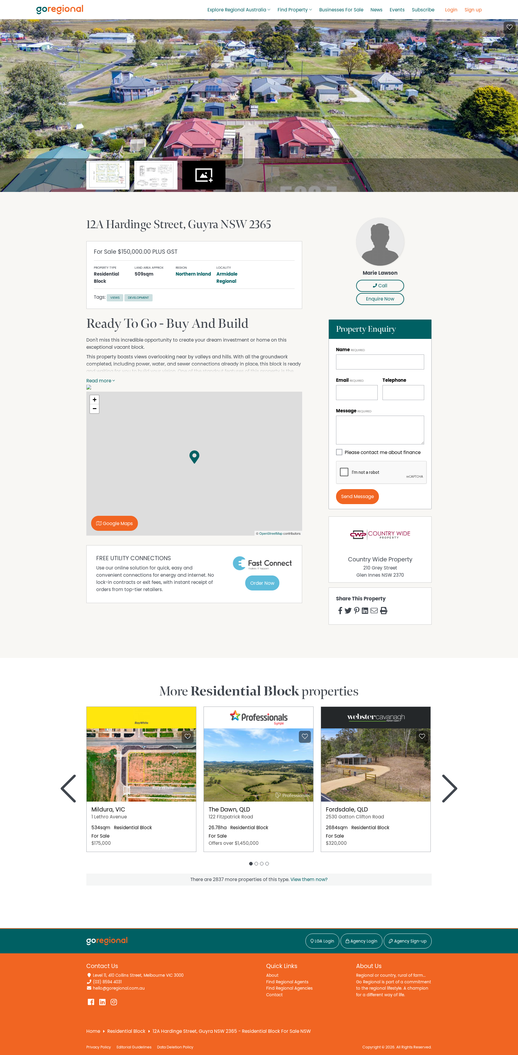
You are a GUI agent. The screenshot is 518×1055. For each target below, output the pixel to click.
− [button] (95, 408)
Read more (99, 380)
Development (138, 297)
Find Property (293, 9)
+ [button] (95, 399)
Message (346, 410)
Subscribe (423, 9)
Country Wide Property (380, 560)
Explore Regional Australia (236, 9)
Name (343, 349)
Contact (274, 995)
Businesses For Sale (341, 9)
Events (397, 9)
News (377, 9)
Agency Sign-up (410, 941)
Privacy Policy (98, 1047)
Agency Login (363, 941)
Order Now (262, 583)
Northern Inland (193, 274)
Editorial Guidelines (134, 1047)
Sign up (473, 9)
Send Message (357, 496)
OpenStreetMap (270, 533)
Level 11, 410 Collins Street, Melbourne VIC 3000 (138, 975)
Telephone (394, 380)
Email (342, 380)
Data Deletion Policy (175, 1047)
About (272, 975)
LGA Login (324, 941)
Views (115, 297)
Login (451, 9)
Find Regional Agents (287, 982)
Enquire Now (380, 299)
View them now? (309, 879)
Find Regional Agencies (289, 988)
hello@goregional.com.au (119, 988)
